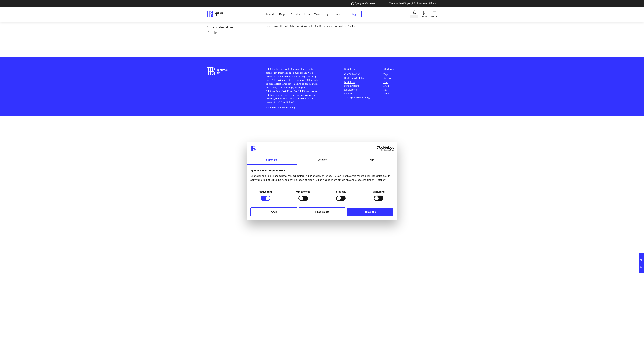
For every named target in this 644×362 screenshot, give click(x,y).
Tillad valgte (322, 211)
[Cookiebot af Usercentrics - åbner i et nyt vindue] (379, 148)
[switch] (303, 198)
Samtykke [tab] (272, 159)
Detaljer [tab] (322, 159)
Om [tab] (372, 159)
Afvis (274, 211)
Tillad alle (370, 211)
